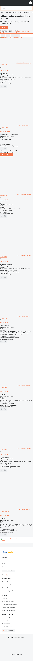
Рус (7, 575)
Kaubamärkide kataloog (8, 610)
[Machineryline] (2, 12)
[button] (30, 3)
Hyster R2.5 (4, 261)
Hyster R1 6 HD (5, 515)
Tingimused (5, 598)
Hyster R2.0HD (5, 131)
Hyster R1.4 (4, 70)
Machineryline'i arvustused (9, 607)
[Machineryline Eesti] (12, 3)
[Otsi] (30, 8)
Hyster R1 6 (4, 391)
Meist (3, 561)
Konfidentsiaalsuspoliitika (8, 601)
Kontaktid (4, 567)
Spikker (4, 564)
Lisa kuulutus (6, 154)
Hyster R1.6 (4, 322)
